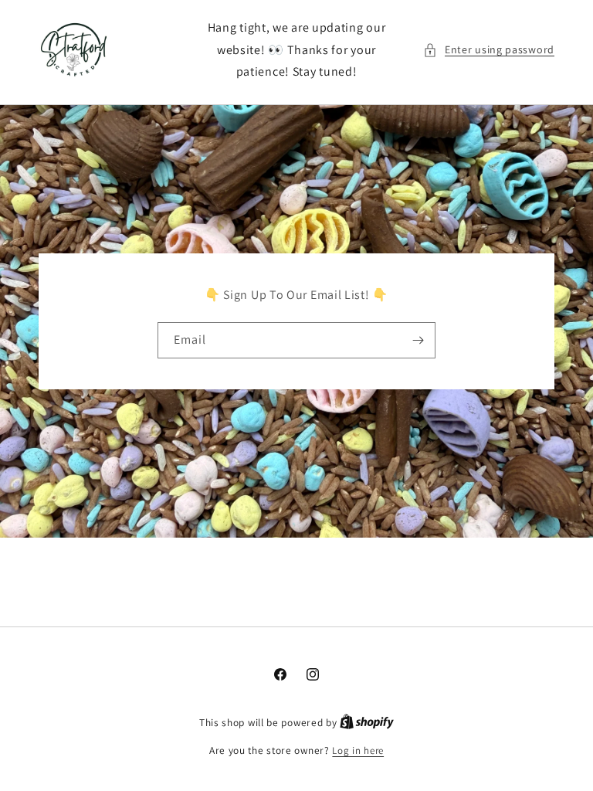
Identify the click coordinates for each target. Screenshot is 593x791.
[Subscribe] (418, 340)
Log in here (358, 750)
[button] (488, 49)
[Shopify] (367, 722)
